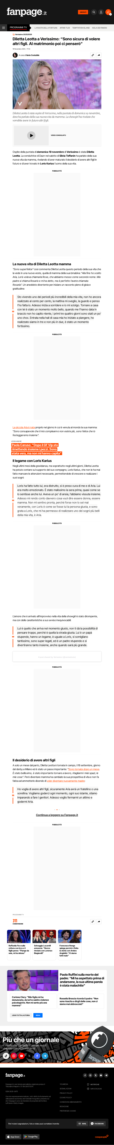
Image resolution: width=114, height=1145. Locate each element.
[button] (98, 55)
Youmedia (64, 1084)
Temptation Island (81, 28)
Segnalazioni (65, 1089)
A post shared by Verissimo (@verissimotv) (57, 657)
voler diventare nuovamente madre (66, 780)
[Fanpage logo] (23, 12)
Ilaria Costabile (32, 55)
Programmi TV (18, 914)
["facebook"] (37, 1056)
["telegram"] (45, 1056)
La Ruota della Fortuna (46, 28)
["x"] (29, 1056)
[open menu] (3, 27)
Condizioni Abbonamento (71, 1102)
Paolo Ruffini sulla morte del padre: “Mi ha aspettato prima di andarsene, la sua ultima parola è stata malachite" (82, 980)
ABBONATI (83, 12)
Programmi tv (18, 27)
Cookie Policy (66, 1097)
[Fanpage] (15, 1075)
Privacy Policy (66, 1093)
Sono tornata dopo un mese (83, 769)
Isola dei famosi (99, 28)
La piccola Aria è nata (24, 427)
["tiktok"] (6, 1056)
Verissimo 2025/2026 (23, 34)
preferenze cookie (68, 1111)
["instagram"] (14, 1056)
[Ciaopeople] (101, 1137)
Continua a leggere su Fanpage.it (57, 815)
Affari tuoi (65, 28)
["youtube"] (21, 1056)
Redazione (64, 1106)
